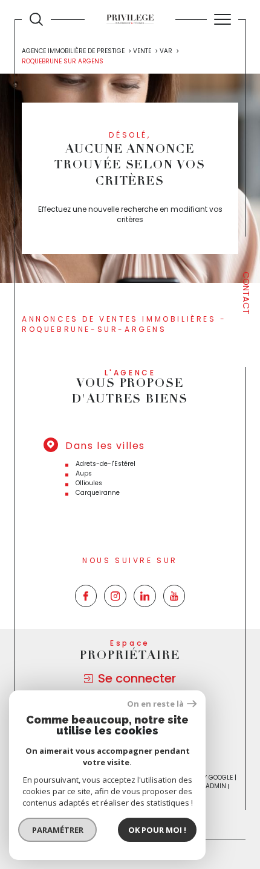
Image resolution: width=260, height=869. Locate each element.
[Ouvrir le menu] (222, 19)
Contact (246, 293)
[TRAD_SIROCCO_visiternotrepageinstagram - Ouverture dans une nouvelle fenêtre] (115, 596)
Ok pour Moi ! (157, 829)
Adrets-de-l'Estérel (105, 463)
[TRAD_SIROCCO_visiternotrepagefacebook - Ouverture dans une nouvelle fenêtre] (86, 596)
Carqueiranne (98, 492)
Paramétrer (57, 829)
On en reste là (155, 703)
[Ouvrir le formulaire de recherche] (36, 19)
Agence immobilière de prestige (73, 51)
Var (166, 51)
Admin (216, 786)
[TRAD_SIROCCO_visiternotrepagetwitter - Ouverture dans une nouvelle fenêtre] (145, 596)
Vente (142, 51)
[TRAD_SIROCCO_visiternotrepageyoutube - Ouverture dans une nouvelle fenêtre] (174, 596)
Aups (84, 473)
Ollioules (89, 483)
